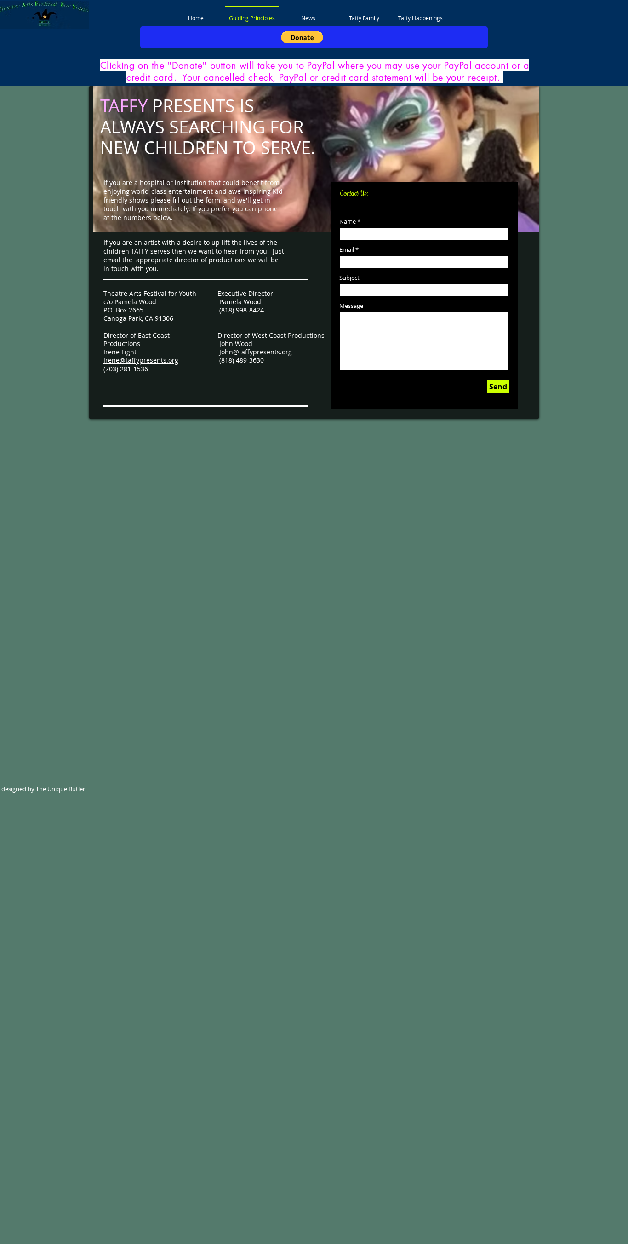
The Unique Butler (60, 789)
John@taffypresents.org (255, 351)
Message (351, 306)
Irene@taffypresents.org (140, 360)
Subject (349, 278)
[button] (302, 37)
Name (347, 222)
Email (346, 250)
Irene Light (120, 351)
